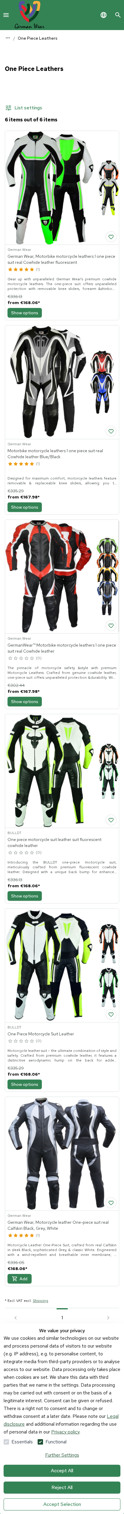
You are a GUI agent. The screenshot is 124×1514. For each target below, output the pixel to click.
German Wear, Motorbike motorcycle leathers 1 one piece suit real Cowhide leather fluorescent (61, 259)
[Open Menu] (6, 15)
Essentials (22, 1442)
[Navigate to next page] (108, 1318)
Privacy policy (65, 1432)
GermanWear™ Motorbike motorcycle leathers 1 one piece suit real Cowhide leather (62, 648)
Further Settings (62, 1455)
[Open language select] (104, 15)
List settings (28, 108)
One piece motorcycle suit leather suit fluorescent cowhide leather (54, 842)
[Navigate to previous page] (15, 1318)
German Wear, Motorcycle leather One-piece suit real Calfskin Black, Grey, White (58, 1225)
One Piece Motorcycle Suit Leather (41, 1034)
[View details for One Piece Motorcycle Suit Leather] (62, 965)
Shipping (40, 1300)
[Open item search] (118, 15)
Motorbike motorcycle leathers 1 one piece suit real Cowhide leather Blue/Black (55, 453)
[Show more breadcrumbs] (8, 38)
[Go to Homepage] (29, 15)
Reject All (62, 1487)
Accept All (62, 1470)
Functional (56, 1442)
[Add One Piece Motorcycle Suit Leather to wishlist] (111, 1014)
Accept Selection (62, 1504)
